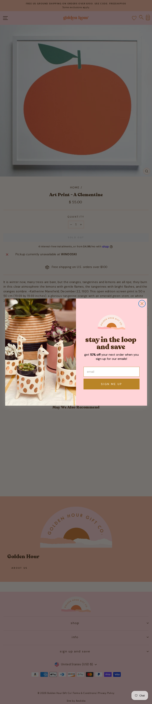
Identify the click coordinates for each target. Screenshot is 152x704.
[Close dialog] (142, 303)
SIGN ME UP (111, 384)
